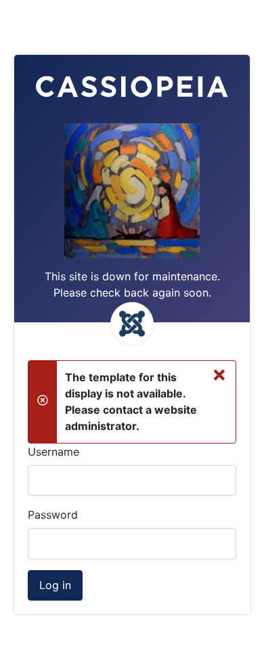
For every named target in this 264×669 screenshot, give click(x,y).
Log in (55, 585)
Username (53, 451)
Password (53, 514)
